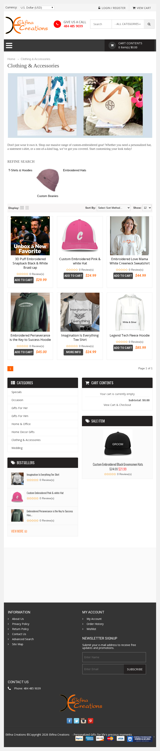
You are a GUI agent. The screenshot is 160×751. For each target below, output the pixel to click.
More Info (73, 352)
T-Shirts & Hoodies (20, 170)
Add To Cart (24, 280)
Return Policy (20, 629)
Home (11, 59)
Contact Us (19, 634)
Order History (95, 624)
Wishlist (91, 629)
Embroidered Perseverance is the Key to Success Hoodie (30, 337)
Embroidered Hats (74, 170)
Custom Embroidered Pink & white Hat (79, 261)
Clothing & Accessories (35, 59)
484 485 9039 (73, 26)
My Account (94, 618)
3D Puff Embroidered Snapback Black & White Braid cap (30, 263)
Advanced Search (23, 639)
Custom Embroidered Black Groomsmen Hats (118, 464)
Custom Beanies (47, 196)
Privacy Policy (20, 624)
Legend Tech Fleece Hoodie (130, 335)
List (27, 207)
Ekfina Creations (59, 734)
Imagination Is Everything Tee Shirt (80, 337)
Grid (22, 207)
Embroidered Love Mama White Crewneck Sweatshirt (130, 261)
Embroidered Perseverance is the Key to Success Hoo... (50, 513)
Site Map (17, 644)
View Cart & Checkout (117, 405)
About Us (18, 618)
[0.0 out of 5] (18, 274)
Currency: (11, 7)
